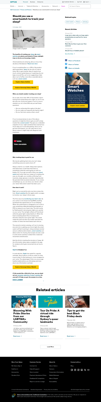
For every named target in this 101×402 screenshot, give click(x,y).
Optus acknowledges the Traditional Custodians (32, 394)
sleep (25, 69)
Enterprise (40, 2)
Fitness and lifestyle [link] (25, 9)
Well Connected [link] (14, 9)
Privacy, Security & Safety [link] (51, 389)
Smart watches (20, 193)
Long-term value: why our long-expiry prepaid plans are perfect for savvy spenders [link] (77, 37)
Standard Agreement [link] (36, 389)
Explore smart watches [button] (77, 105)
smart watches (36, 231)
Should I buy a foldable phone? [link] (74, 50)
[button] (28, 281)
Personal (25, 2)
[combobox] (80, 6)
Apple (25, 253)
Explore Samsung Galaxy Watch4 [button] (25, 87)
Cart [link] (80, 1)
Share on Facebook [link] (73, 60)
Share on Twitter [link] (73, 64)
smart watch (23, 78)
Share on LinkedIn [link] (73, 68)
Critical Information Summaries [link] (20, 389)
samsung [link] (85, 21)
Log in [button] (87, 1)
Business (32, 2)
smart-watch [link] (69, 21)
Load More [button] (50, 346)
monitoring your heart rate (32, 198)
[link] (19, 365)
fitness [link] (78, 21)
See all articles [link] (69, 53)
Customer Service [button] (69, 1)
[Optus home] (13, 2)
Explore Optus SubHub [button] (23, 82)
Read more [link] (16, 336)
